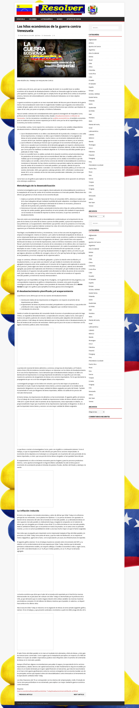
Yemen (91, 206)
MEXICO (91, 138)
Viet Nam (92, 202)
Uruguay (91, 189)
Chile (90, 63)
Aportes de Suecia (74, 19)
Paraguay (92, 158)
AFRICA (91, 43)
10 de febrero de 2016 (27, 35)
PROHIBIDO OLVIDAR (96, 165)
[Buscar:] (105, 27)
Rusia (90, 172)
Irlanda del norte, (94, 124)
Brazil (90, 60)
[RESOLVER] (69, 10)
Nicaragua (92, 145)
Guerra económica (23, 691)
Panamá (91, 155)
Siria (90, 175)
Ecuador (91, 80)
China (90, 67)
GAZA (90, 104)
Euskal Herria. (93, 97)
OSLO (91, 148)
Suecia (91, 179)
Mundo (59, 19)
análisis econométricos (61, 118)
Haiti (90, 114)
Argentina (92, 50)
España (91, 87)
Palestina (92, 152)
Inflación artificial (71, 691)
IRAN (90, 121)
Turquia (91, 182)
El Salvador (92, 84)
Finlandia (92, 101)
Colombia (33, 19)
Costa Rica (92, 74)
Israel (90, 128)
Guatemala (92, 107)
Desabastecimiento (58, 691)
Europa (91, 91)
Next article (79, 694)
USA (90, 192)
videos (91, 199)
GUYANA (92, 111)
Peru (90, 162)
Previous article (25, 694)
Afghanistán (93, 40)
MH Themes (44, 703)
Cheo (38, 35)
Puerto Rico (92, 169)
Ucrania (91, 185)
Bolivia (91, 57)
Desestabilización (36, 691)
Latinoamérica (47, 19)
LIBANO (91, 135)
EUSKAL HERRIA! (94, 94)
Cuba (90, 77)
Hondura (91, 118)
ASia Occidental (94, 53)
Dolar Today (47, 691)
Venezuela (21, 19)
